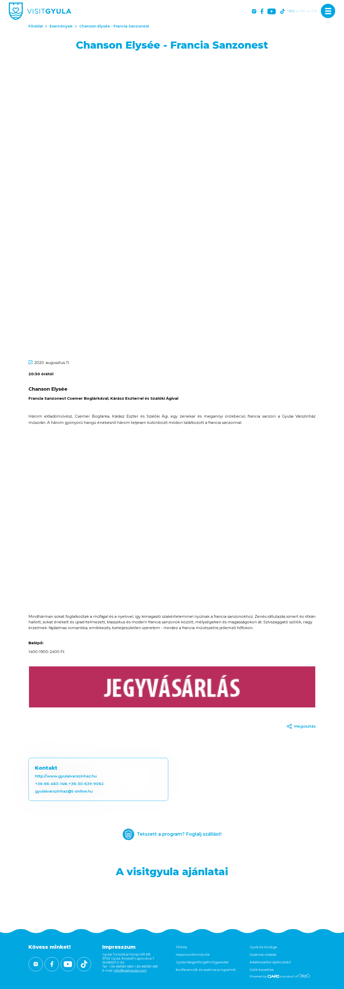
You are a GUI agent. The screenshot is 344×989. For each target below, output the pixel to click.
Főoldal (35, 26)
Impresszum (118, 947)
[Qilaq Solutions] (304, 976)
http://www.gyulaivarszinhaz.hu (66, 776)
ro (303, 11)
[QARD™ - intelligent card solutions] (274, 976)
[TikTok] (282, 12)
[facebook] (261, 12)
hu (291, 11)
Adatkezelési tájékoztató (270, 962)
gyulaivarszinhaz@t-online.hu (64, 791)
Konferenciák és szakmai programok (206, 970)
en (314, 11)
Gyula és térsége (263, 947)
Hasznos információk (193, 954)
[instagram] (254, 11)
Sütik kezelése (262, 970)
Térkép (181, 947)
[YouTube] (271, 11)
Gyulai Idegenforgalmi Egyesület (202, 962)
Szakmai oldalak (263, 954)
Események (61, 26)
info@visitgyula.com (130, 970)
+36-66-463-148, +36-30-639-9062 (69, 783)
